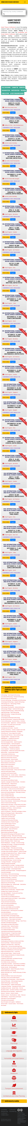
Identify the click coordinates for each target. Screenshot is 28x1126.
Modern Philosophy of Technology (8, 970)
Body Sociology (14, 982)
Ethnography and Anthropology (19, 700)
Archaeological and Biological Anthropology (10, 717)
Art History (22, 721)
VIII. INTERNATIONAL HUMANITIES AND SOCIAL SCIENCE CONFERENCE (14, 224)
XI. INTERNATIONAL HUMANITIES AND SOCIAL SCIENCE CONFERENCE (14, 278)
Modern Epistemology (21, 837)
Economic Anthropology (6, 700)
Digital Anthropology (5, 714)
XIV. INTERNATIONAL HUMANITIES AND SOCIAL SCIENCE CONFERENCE (14, 331)
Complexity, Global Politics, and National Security (11, 958)
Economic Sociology (17, 860)
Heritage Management (21, 870)
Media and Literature (5, 759)
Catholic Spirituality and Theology (8, 815)
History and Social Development (8, 792)
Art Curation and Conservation (14, 724)
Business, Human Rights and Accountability (10, 907)
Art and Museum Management (7, 726)
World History (12, 806)
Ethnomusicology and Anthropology (9, 698)
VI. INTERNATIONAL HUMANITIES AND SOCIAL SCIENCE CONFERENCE (14, 189)
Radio (19, 995)
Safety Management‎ (5, 969)
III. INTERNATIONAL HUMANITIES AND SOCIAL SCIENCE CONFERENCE (14, 136)
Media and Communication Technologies (10, 755)
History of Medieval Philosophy (8, 825)
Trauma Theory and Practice (15, 996)
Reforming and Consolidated (17, 910)
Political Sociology (22, 851)
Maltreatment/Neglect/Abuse (7, 886)
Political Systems (4, 919)
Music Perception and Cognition (8, 1002)
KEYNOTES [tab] (22, 87)
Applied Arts (13, 722)
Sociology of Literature (14, 854)
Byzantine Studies (5, 989)
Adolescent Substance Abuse (7, 881)
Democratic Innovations (6, 927)
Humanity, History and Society (19, 790)
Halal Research (19, 991)
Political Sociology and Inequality (8, 863)
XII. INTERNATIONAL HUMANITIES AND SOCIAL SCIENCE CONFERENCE (14, 296)
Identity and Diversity (5, 775)
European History (5, 806)
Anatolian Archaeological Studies (8, 870)
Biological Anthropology (19, 696)
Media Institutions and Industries (8, 762)
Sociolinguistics (4, 747)
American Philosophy (5, 981)
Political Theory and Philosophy (15, 917)
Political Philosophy (5, 783)
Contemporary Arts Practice (7, 728)
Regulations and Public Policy (7, 944)
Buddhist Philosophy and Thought (8, 837)
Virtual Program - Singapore (11, 392)
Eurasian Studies (12, 1003)
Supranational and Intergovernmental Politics (11, 931)
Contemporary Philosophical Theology (9, 820)
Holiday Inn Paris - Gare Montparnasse (13, 125)
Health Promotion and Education (8, 889)
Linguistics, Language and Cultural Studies (10, 782)
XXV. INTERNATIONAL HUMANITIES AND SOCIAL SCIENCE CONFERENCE (14, 527)
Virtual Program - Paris (9, 267)
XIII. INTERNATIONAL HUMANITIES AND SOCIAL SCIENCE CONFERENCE (14, 314)
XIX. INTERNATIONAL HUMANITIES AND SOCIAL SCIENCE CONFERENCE (14, 420)
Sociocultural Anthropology (7, 696)
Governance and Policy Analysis (16, 776)
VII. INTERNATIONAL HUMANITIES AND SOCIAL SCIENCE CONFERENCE (14, 207)
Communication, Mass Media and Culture (10, 768)
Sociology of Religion (5, 848)
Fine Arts (21, 988)
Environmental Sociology (6, 860)
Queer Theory (22, 787)
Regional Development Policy (7, 951)
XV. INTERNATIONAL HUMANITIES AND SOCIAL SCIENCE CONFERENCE (14, 349)
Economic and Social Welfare (7, 905)
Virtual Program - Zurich (10, 321)
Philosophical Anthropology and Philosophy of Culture (13, 834)
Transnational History (21, 806)
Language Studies (5, 736)
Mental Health (16, 884)
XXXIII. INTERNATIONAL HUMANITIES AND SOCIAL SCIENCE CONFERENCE (14, 670)
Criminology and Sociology (6, 844)
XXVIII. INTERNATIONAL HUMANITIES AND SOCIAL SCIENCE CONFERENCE (14, 581)
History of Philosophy (21, 797)
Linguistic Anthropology (19, 702)
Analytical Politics (4, 934)
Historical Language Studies (7, 742)
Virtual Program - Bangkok (10, 410)
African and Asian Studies (19, 769)
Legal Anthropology (5, 712)
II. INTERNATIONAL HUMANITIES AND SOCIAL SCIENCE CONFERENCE (14, 118)
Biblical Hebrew (19, 813)
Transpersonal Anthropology (7, 710)
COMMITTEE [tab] (15, 87)
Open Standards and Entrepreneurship (9, 908)
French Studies (20, 1003)
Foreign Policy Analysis (16, 933)
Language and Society (14, 736)
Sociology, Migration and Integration (9, 846)
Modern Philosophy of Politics (19, 972)
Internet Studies (14, 759)
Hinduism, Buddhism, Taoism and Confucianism (11, 975)
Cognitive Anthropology (16, 984)
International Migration (6, 893)
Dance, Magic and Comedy (15, 733)
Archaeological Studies (16, 868)
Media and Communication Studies (16, 750)
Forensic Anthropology (6, 721)
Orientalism (22, 782)
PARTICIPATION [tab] (15, 90)
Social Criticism (4, 788)
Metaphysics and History (6, 808)
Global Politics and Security (7, 965)
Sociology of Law (4, 856)
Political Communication (16, 942)
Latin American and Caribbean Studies (9, 780)
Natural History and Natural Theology (9, 832)
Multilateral (18, 1002)
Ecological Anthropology (16, 714)
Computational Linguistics (14, 747)
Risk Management (13, 967)
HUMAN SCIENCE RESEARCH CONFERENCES (10, 2)
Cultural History (22, 775)
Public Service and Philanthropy (8, 900)
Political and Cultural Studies (7, 769)
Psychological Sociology (18, 849)
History (10, 790)
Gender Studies (14, 775)
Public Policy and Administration (8, 921)
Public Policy (17, 944)
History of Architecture (6, 811)
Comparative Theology (6, 986)
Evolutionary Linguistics (15, 748)
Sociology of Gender (19, 858)
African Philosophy (20, 979)
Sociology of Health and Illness (7, 858)
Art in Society (4, 724)
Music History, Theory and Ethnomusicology (10, 799)
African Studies (4, 1003)
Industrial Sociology (13, 856)
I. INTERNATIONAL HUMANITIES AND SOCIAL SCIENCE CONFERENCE (14, 100)
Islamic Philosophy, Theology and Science (10, 827)
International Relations (6, 912)
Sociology (13, 842)
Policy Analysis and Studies (15, 919)
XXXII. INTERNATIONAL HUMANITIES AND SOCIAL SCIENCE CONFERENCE (14, 652)
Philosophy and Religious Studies (19, 811)
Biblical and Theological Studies (8, 813)
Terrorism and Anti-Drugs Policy (15, 946)
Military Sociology (22, 853)
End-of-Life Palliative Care (6, 884)
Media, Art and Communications (8, 764)
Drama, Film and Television (7, 735)
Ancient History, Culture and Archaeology (10, 874)
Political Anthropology (19, 710)
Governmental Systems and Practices (9, 914)
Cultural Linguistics (5, 745)
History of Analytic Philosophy (7, 795)
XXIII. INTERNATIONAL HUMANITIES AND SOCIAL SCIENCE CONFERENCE (14, 492)
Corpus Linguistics (5, 748)
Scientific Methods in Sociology (7, 865)
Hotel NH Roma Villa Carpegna (11, 178)
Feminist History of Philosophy (19, 801)
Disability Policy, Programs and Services (9, 891)
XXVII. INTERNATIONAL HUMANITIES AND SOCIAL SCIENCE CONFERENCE (14, 563)
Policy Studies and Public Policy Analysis (9, 924)
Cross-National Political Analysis (8, 929)
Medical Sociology (5, 854)
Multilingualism (4, 738)
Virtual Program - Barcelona (11, 214)
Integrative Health (20, 889)
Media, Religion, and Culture (7, 766)
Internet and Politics (5, 942)
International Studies (5, 778)
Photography (19, 731)
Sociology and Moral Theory (7, 867)
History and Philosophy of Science (8, 823)
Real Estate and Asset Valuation (8, 991)
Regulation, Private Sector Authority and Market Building (13, 948)
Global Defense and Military (19, 963)
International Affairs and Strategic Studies (10, 915)
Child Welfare (23, 884)
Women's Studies (14, 993)
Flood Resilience (13, 995)
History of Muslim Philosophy (7, 794)
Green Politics (15, 927)
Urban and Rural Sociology (7, 849)
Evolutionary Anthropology (18, 719)
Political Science (4, 917)
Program (13, 112)
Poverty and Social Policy (17, 893)
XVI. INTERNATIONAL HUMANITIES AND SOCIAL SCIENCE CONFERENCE (14, 367)
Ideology (17, 921)
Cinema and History (17, 808)
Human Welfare (22, 898)
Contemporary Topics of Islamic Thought (10, 821)
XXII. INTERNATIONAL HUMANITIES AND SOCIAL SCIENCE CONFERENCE (14, 474)
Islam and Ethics (4, 828)
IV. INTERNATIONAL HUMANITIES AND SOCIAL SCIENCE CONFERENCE (14, 153)
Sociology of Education (6, 861)
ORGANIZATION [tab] (6, 90)
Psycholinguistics (4, 750)
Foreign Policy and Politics (6, 963)
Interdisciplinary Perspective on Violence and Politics (12, 941)
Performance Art (4, 733)
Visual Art (16, 728)
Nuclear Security (4, 967)
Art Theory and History (6, 729)
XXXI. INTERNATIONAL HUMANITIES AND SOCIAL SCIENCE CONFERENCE (14, 634)
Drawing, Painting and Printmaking (8, 731)
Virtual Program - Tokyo (10, 303)
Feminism (8, 993)
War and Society (4, 790)
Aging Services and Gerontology (8, 882)
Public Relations (4, 996)
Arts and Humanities (5, 722)
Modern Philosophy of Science (17, 969)
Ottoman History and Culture (7, 804)
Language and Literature (13, 738)
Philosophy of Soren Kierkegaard (8, 998)
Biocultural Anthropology (6, 719)
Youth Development (19, 881)
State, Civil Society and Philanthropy (9, 903)
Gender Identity (4, 974)
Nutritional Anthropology (18, 709)
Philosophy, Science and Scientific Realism (10, 977)
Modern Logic (17, 841)
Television (23, 995)
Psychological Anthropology (14, 695)
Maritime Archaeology (6, 877)
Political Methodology (5, 939)
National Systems (14, 926)
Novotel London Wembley (10, 143)
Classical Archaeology (6, 872)
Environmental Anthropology (7, 705)
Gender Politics (15, 988)
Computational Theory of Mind (18, 986)
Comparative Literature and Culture (8, 740)
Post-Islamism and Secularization (8, 979)
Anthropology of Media (15, 703)
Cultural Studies (4, 776)
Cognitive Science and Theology (8, 818)
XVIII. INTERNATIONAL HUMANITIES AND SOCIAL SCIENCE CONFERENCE (14, 403)
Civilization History (13, 809)
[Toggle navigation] (25, 2)
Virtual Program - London (10, 445)
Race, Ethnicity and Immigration (8, 894)
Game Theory (23, 921)
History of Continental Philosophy (8, 797)
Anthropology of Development (7, 707)
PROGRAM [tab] (23, 90)
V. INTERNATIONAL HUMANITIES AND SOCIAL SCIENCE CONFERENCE (14, 171)
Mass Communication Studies (7, 761)
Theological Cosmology (6, 835)
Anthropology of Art (5, 703)
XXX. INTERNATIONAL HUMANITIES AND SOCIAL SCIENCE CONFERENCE (14, 616)
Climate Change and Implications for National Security (12, 955)
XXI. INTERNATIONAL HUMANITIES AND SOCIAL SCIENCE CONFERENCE (14, 456)
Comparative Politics (5, 926)
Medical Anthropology (20, 707)
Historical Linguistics (15, 743)
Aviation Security (16, 953)
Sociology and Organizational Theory (9, 853)
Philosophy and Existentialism (7, 1000)
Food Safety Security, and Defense (8, 962)
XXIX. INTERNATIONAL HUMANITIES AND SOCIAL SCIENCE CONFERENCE (14, 598)
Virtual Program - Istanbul (10, 232)
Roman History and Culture (20, 804)
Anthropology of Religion (6, 709)
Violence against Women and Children (9, 898)
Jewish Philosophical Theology (7, 830)
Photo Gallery (6, 112)
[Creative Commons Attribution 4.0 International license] (22, 1110)
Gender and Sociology (19, 867)
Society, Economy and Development (16, 788)
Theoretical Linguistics (6, 743)
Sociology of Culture (16, 861)
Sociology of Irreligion (5, 868)
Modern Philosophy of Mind (7, 841)
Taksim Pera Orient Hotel (10, 107)
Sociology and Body (19, 865)
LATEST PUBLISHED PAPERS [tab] (17, 93)
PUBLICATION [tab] (5, 93)
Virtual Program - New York (11, 285)
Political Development (5, 933)
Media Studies (4, 752)
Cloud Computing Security (6, 956)
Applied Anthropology (5, 982)
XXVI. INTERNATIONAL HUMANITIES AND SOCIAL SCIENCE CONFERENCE (14, 545)
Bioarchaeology (4, 875)
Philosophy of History (20, 792)
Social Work (14, 877)
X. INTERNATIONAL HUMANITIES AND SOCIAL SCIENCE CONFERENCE (14, 260)
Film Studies (3, 1005)
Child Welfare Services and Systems (9, 888)
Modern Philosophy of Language (17, 839)
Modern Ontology (5, 839)
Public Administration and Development (9, 787)
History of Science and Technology (8, 802)
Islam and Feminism (13, 828)
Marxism (3, 993)
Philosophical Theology (17, 835)
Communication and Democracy (8, 754)
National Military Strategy (19, 965)
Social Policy (17, 951)
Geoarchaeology (22, 875)
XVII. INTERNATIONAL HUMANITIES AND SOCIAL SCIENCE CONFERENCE (14, 385)
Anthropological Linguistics (17, 981)
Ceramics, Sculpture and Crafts (18, 729)
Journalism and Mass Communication (18, 989)
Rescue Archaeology (13, 875)
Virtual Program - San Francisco (11, 250)
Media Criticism (18, 761)
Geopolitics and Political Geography (9, 922)
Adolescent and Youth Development (9, 879)
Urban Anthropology (5, 715)
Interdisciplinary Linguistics (16, 745)
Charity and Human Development (8, 901)
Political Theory (13, 783)
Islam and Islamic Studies (6, 953)
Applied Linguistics (18, 742)
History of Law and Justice (6, 801)
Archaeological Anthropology (7, 702)
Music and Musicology (18, 735)
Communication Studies (13, 752)
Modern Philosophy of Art (6, 972)
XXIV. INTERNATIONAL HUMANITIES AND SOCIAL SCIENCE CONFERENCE (14, 509)
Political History (4, 809)
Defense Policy (4, 946)
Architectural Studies (21, 722)
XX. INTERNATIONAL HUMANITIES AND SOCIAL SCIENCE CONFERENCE (14, 438)
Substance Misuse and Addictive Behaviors (10, 896)
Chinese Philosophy (5, 984)
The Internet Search (5, 910)
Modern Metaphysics (5, 842)
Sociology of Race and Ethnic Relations (9, 851)
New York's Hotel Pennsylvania (11, 160)
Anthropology (4, 695)
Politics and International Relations (8, 785)
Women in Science (5, 995)
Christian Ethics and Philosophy (8, 816)
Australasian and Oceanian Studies (9, 773)
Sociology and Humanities (19, 844)
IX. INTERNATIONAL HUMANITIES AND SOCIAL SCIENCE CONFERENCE (14, 242)
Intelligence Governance (14, 934)
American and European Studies (8, 771)
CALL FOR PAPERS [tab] (6, 87)
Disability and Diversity (6, 988)
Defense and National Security (7, 960)
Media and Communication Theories (9, 757)
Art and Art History (16, 721)
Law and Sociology (20, 842)
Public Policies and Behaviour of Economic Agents (12, 949)
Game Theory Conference (8, 27)
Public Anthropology (14, 712)
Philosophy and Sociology (16, 848)
